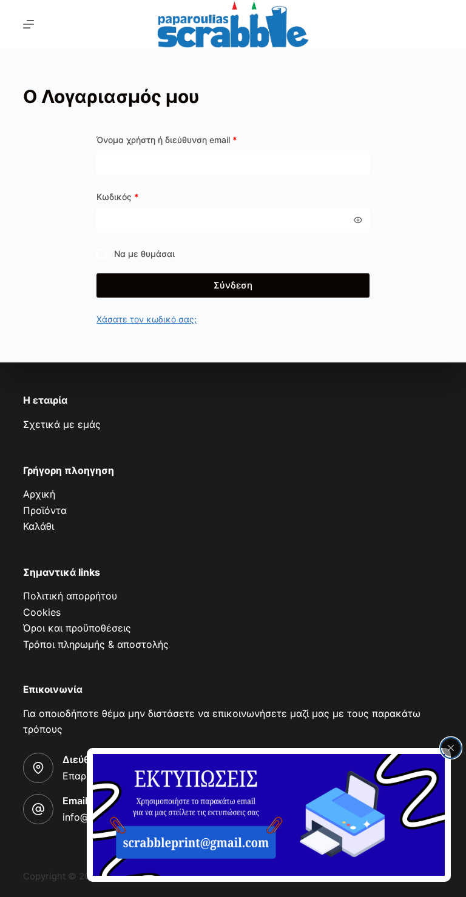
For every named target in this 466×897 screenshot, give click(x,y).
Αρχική (39, 494)
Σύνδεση (233, 285)
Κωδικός (117, 197)
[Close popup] (450, 747)
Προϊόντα (45, 510)
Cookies (42, 612)
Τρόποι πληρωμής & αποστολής (96, 644)
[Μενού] (28, 24)
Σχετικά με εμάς (62, 424)
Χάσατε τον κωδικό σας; (146, 319)
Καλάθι (38, 526)
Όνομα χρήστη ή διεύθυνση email (166, 140)
